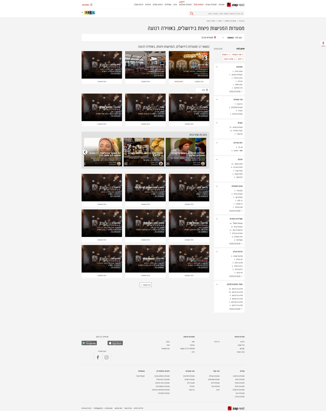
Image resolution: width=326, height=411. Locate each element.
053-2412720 (203, 75)
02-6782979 (116, 267)
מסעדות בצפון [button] (239, 379)
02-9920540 (159, 231)
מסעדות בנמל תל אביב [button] (162, 382)
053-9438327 (159, 115)
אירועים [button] (148, 4)
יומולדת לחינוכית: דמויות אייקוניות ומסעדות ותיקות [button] (188, 154)
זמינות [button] (240, 159)
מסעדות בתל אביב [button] (238, 376)
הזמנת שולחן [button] (158, 4)
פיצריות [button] (192, 386)
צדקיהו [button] (192, 345)
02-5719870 (116, 73)
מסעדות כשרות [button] (211, 4)
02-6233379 (203, 267)
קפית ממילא (116, 64)
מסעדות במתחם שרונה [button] (162, 376)
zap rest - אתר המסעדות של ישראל (235, 5)
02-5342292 (116, 115)
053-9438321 (159, 75)
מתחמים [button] (239, 66)
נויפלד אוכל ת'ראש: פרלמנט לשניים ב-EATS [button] (145, 154)
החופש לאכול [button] (198, 4)
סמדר (162, 107)
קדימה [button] (85, 152)
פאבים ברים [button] (191, 382)
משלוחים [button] (168, 4)
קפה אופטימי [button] (165, 348)
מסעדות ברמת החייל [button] (163, 379)
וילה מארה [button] (241, 345)
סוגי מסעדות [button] (238, 99)
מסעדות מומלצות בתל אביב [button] (161, 389)
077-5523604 (116, 196)
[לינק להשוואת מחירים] (93, 13)
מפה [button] (203, 90)
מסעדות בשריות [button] (214, 376)
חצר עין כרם (203, 64)
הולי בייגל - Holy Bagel (153, 258)
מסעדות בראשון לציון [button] (163, 386)
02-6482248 (203, 196)
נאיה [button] (193, 341)
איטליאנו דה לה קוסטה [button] (187, 348)
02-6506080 (159, 196)
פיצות (220, 21)
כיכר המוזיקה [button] (238, 87)
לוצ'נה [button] (242, 341)
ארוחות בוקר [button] (215, 386)
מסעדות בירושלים (230, 21)
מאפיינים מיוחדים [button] (236, 218)
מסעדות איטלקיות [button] (214, 379)
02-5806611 (203, 231)
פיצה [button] (218, 389)
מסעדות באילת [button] (239, 382)
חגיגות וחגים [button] (238, 251)
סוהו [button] (168, 345)
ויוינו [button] (193, 352)
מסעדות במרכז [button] (239, 396)
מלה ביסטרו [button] (240, 352)
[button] (83, 12)
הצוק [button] (168, 341)
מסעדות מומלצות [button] (185, 4)
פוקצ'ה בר (204, 107)
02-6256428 (203, 115)
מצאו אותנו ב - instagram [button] (103, 408)
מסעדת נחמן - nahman (154, 222)
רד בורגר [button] (217, 341)
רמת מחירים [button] (238, 142)
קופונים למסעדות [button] (164, 393)
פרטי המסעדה (199, 81)
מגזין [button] (175, 4)
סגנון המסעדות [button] (237, 186)
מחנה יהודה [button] (239, 71)
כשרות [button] (240, 122)
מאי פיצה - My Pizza (198, 222)
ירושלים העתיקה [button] (237, 74)
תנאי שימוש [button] (118, 408)
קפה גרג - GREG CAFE (110, 107)
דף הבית (241, 21)
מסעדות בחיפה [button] (239, 386)
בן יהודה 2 (116, 187)
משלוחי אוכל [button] (140, 376)
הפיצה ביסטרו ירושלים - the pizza (149, 187)
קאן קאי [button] (242, 348)
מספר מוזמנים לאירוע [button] (235, 284)
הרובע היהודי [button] (238, 78)
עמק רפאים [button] (239, 84)
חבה (206, 258)
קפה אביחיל (116, 258)
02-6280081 (159, 267)
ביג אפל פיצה (202, 187)
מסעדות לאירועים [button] (189, 376)
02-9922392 (116, 231)
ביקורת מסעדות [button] (87, 408)
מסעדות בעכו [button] (240, 393)
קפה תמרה (116, 222)
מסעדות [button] (221, 4)
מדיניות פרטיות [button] (138, 408)
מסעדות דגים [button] (215, 382)
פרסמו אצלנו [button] (138, 4)
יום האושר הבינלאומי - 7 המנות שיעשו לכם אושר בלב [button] (105, 154)
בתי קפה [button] (192, 389)
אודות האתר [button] (128, 408)
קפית (162, 64)
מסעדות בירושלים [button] (238, 389)
